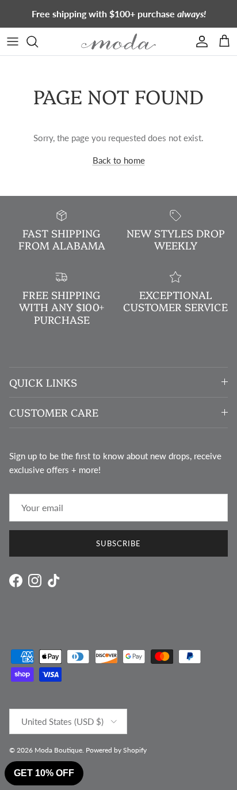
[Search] (38, 41)
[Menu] (12, 41)
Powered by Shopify (116, 750)
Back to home (119, 160)
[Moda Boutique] (118, 41)
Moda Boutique (58, 750)
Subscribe (118, 543)
